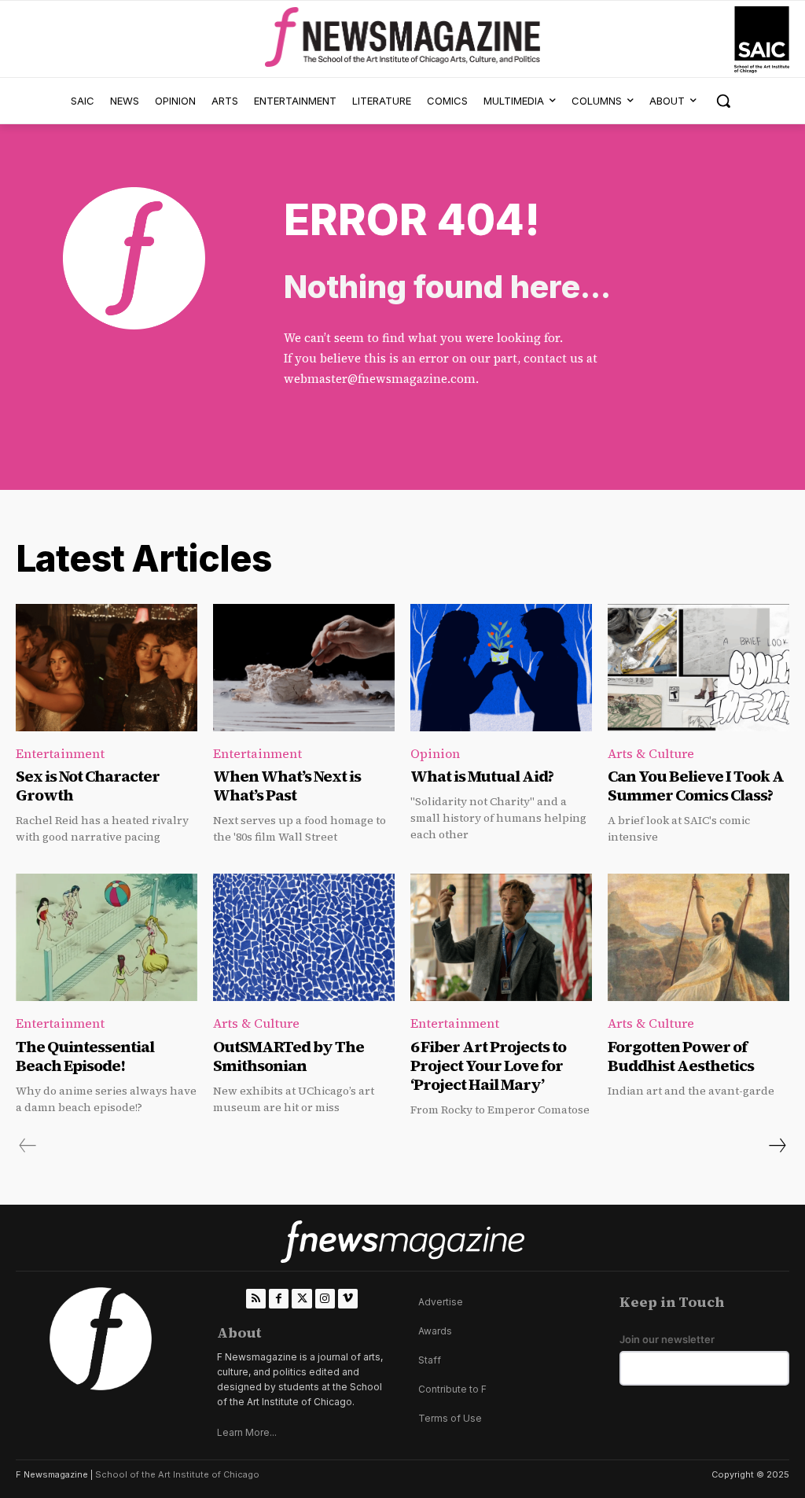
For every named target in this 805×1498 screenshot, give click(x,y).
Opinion (435, 753)
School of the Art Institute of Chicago (177, 1474)
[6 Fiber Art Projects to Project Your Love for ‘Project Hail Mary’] (501, 937)
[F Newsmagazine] (761, 39)
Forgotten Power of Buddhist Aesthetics (681, 1056)
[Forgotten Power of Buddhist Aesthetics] (698, 937)
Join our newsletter (667, 1339)
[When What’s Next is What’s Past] (304, 667)
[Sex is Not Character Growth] (106, 667)
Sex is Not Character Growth (88, 785)
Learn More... (247, 1432)
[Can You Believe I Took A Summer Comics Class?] (698, 667)
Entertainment (60, 753)
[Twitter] (301, 1298)
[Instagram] (325, 1298)
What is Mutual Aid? (481, 776)
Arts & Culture (651, 753)
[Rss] (256, 1298)
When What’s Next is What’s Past (287, 785)
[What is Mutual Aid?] (501, 667)
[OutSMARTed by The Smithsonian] (304, 937)
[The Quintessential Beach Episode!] (106, 937)
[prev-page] (28, 1146)
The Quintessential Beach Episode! (85, 1056)
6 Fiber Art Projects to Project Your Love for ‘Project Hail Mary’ (488, 1065)
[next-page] (776, 1146)
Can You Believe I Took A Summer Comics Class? (696, 785)
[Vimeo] (348, 1298)
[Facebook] (279, 1298)
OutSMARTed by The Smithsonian (288, 1056)
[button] (723, 101)
